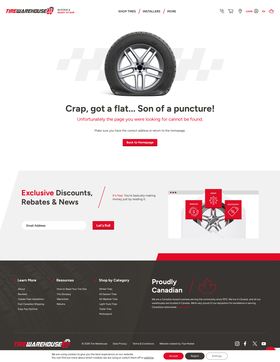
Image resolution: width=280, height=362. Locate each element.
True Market (188, 343)
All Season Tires (108, 294)
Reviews (22, 294)
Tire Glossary (64, 294)
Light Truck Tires (108, 304)
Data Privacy (120, 343)
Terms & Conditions (143, 343)
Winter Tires (105, 289)
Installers (151, 11)
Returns (61, 304)
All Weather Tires (108, 299)
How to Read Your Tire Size (72, 289)
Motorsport (105, 313)
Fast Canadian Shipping (31, 304)
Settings (217, 356)
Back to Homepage (140, 142)
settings (149, 357)
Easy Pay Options (28, 309)
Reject (195, 356)
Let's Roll (103, 225)
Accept (173, 356)
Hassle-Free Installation (31, 299)
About (21, 289)
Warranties (62, 299)
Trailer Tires (105, 309)
